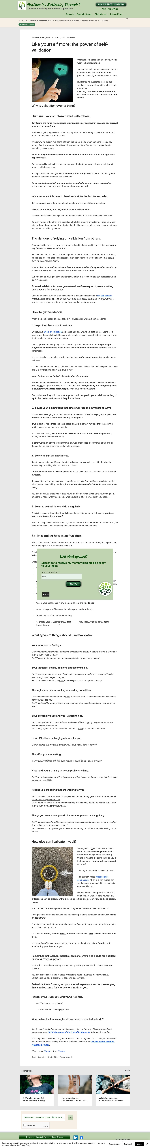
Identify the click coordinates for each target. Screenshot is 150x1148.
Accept (139, 1144)
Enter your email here (50, 572)
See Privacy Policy (23, 1145)
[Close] (147, 1144)
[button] (45, 594)
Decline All (128, 1144)
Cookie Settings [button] (114, 1144)
